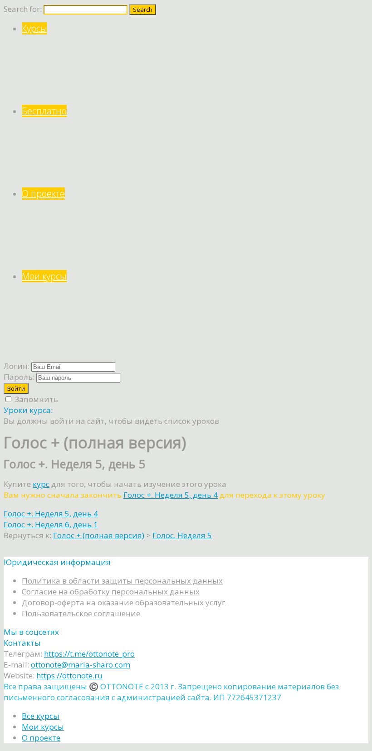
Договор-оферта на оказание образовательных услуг (123, 602)
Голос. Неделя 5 (182, 535)
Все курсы (40, 716)
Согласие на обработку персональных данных (111, 591)
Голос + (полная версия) (98, 535)
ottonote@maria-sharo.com (80, 664)
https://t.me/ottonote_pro (89, 653)
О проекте (43, 193)
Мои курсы (44, 276)
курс (41, 484)
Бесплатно (44, 111)
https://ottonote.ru (69, 675)
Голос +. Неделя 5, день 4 (170, 495)
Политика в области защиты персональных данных (122, 580)
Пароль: (19, 377)
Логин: (16, 366)
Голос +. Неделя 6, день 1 (51, 524)
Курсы (34, 28)
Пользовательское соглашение (81, 613)
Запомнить (35, 399)
